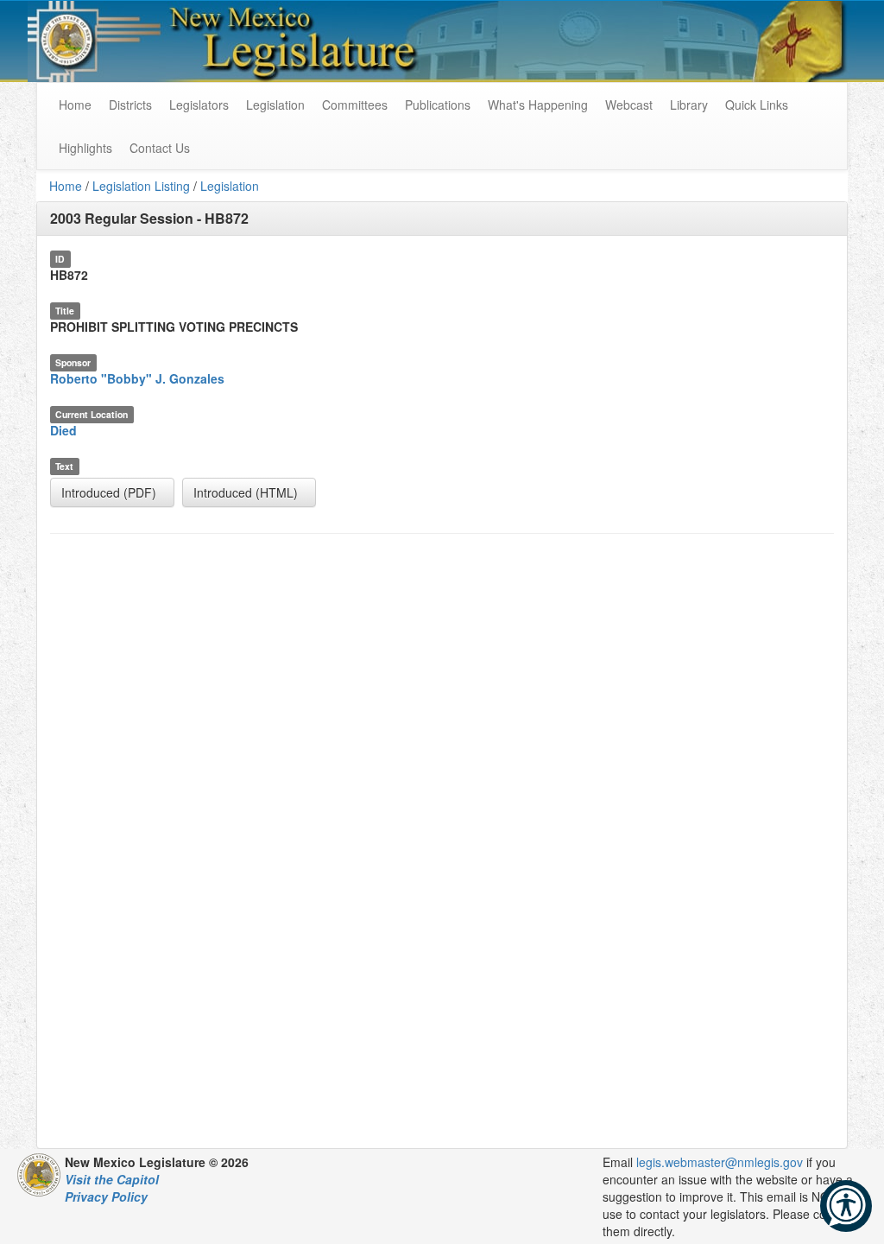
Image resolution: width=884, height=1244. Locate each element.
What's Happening (538, 104)
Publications (437, 104)
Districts (130, 104)
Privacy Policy (106, 1196)
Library (689, 104)
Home (65, 185)
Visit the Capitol (112, 1179)
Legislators (199, 104)
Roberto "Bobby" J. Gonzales (137, 378)
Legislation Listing (141, 185)
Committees (355, 104)
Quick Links (756, 104)
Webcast (629, 104)
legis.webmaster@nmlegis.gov (719, 1162)
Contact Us (159, 147)
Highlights (85, 147)
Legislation (275, 104)
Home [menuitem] (75, 104)
